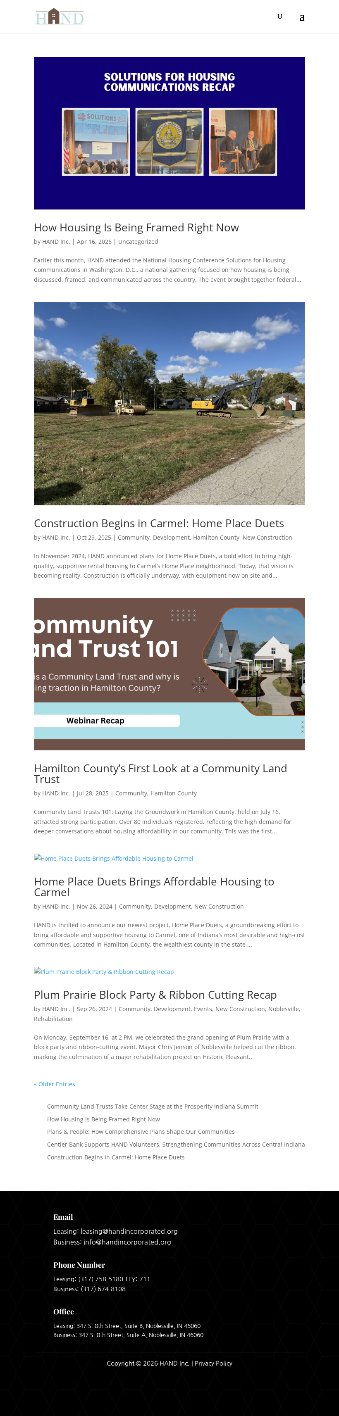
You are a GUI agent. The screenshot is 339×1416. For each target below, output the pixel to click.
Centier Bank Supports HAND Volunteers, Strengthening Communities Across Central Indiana (176, 1144)
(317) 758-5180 (100, 1279)
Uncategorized (138, 241)
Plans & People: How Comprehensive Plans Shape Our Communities (141, 1131)
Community (134, 537)
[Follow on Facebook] (274, 1399)
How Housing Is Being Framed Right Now (136, 227)
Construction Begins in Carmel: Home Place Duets (159, 523)
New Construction (267, 537)
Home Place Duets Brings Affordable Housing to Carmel (154, 887)
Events (203, 1009)
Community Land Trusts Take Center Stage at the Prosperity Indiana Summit (152, 1106)
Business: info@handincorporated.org (112, 1242)
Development (171, 537)
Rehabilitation (53, 1019)
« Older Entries (54, 1084)
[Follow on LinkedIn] (296, 1399)
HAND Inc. (56, 241)
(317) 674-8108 (103, 1289)
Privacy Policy (213, 1363)
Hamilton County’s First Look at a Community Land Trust (160, 773)
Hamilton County (216, 537)
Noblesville (283, 1009)
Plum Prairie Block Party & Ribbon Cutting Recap (155, 994)
